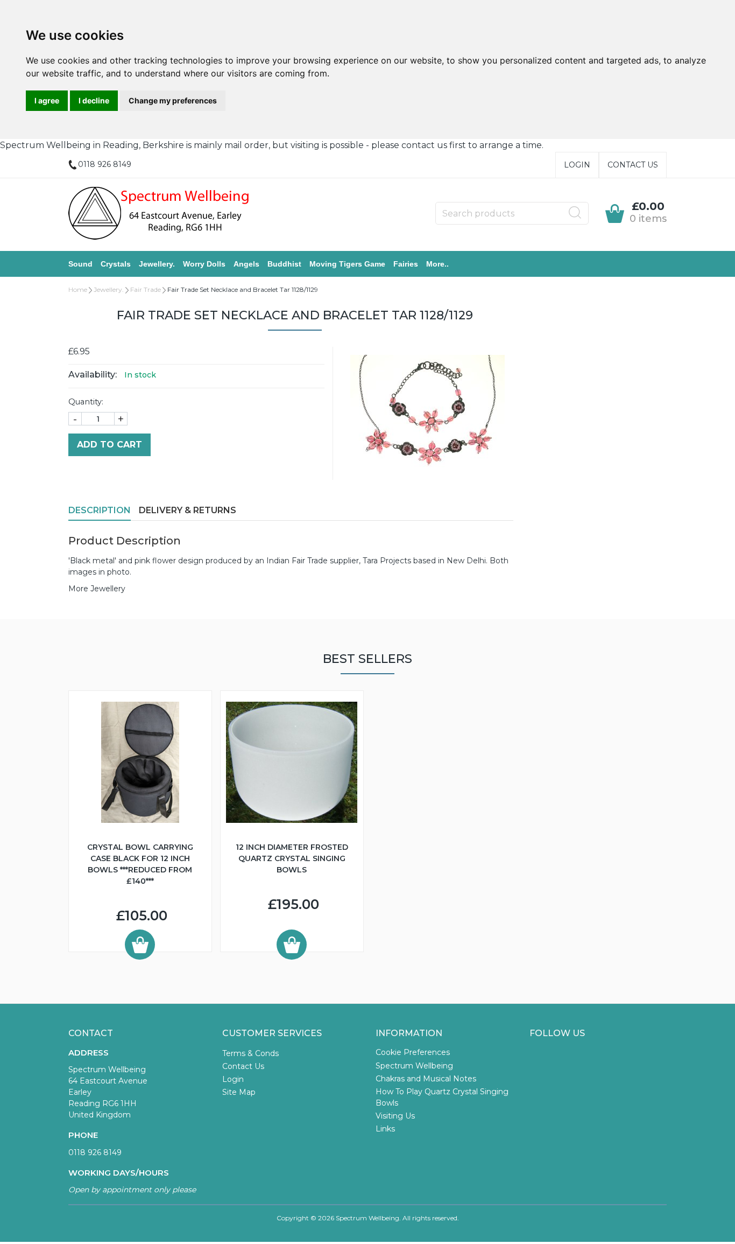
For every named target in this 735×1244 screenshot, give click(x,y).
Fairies (405, 264)
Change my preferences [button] (173, 100)
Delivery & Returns (187, 510)
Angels (246, 264)
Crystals (116, 264)
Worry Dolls (204, 264)
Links (385, 1129)
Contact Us (632, 165)
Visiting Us (395, 1116)
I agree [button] (46, 100)
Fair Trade (145, 289)
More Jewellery (96, 588)
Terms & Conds (250, 1053)
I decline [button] (94, 100)
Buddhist (284, 264)
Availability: (92, 374)
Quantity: (85, 402)
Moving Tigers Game (347, 264)
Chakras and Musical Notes (426, 1079)
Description (99, 510)
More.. (437, 264)
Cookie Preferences (413, 1052)
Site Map (239, 1092)
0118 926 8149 (95, 1152)
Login (577, 165)
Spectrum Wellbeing (414, 1066)
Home (77, 289)
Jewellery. (157, 264)
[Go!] (575, 212)
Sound (80, 264)
